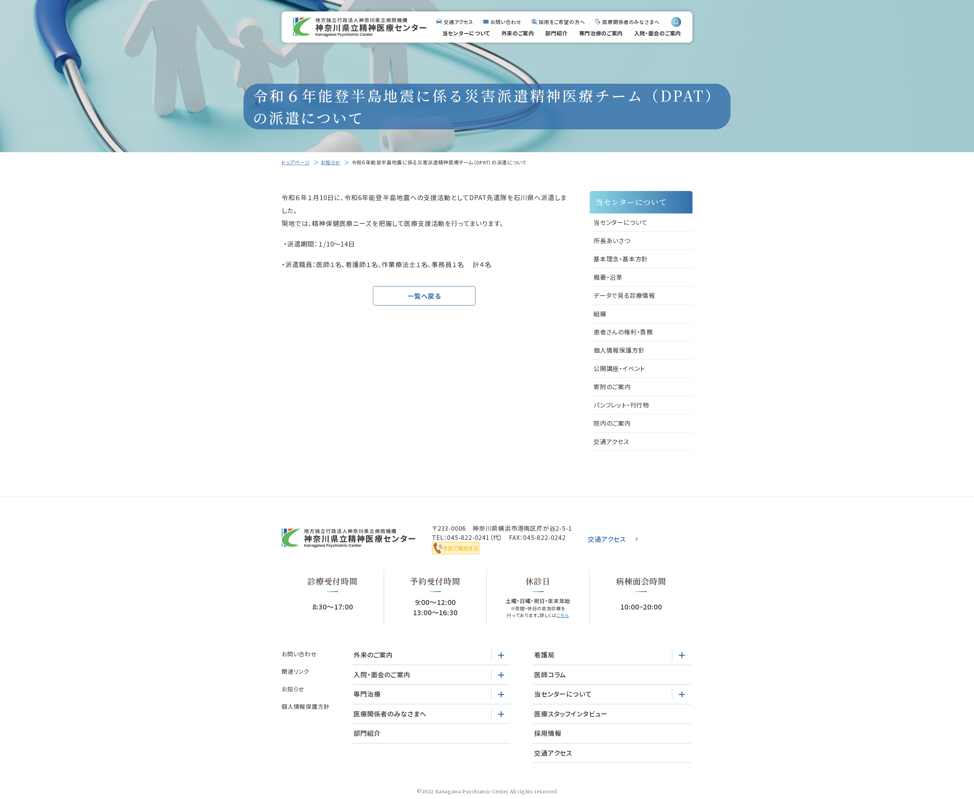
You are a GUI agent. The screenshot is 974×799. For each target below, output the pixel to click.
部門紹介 (556, 33)
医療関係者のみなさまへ (631, 21)
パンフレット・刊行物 (621, 404)
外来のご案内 (517, 33)
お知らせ (331, 162)
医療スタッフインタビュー (571, 713)
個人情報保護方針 (619, 350)
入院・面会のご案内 (657, 33)
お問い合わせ (505, 21)
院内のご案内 (612, 423)
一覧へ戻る (424, 296)
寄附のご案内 (612, 386)
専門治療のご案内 (601, 33)
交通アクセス (458, 21)
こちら (563, 615)
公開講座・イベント (619, 368)
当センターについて (466, 33)
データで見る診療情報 (624, 295)
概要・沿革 (608, 277)
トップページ (296, 162)
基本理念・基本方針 (621, 258)
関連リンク (295, 671)
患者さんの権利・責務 (623, 331)
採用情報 (547, 733)
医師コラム (550, 674)
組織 (600, 313)
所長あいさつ (612, 240)
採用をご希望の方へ (562, 21)
